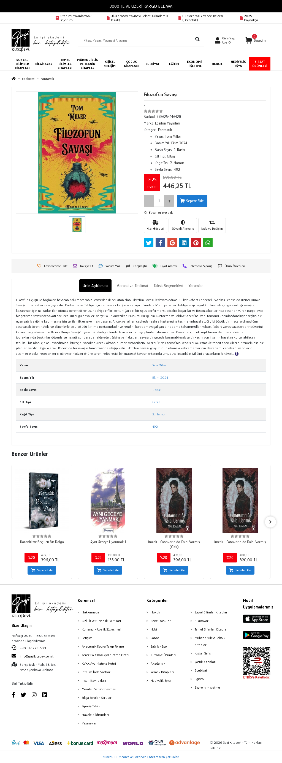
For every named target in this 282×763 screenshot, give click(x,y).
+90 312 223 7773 (32, 648)
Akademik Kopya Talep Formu (103, 646)
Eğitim (199, 679)
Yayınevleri (89, 723)
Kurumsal (86, 600)
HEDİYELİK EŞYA (238, 63)
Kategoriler (157, 600)
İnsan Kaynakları (94, 680)
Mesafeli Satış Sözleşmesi (99, 689)
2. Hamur (159, 414)
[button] (255, 40)
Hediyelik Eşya (161, 680)
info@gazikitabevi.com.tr (37, 656)
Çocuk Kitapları (205, 662)
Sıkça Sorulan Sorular (97, 698)
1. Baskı (157, 390)
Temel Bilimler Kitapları (212, 629)
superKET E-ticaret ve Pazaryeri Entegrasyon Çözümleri (141, 757)
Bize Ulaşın (22, 625)
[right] (270, 522)
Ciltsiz (156, 402)
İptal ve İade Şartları (96, 672)
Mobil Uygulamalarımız (256, 604)
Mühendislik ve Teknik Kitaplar (210, 641)
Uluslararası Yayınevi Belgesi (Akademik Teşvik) (139, 18)
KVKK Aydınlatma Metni (99, 663)
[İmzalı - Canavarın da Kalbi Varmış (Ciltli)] (174, 500)
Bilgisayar (201, 621)
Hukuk (155, 612)
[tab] (95, 285)
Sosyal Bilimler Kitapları (211, 612)
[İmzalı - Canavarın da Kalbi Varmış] (240, 500)
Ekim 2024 (160, 377)
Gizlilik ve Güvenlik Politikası (101, 621)
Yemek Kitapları (162, 672)
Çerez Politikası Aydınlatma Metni (105, 655)
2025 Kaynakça (251, 18)
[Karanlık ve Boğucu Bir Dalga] (42, 500)
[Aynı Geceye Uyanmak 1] (108, 500)
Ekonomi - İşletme (207, 687)
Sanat (155, 638)
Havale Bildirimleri (95, 715)
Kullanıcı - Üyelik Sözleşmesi (101, 629)
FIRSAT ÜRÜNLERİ (259, 63)
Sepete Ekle (195, 201)
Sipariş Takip (91, 706)
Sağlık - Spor (159, 646)
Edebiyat (201, 670)
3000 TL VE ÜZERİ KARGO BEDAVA (141, 6)
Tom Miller (159, 365)
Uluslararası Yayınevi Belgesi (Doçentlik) (202, 18)
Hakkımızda (90, 612)
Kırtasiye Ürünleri (163, 655)
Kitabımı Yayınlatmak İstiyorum (75, 18)
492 (155, 426)
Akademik (158, 663)
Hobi (154, 629)
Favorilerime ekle (160, 212)
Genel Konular (161, 621)
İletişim (87, 638)
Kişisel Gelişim (205, 653)
